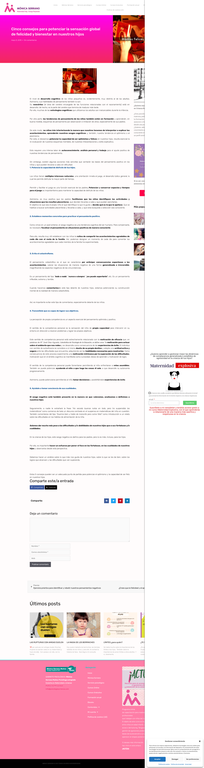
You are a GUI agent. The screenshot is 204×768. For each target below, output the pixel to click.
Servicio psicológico (84, 5)
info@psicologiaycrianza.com (57, 689)
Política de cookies (164, 764)
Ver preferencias (192, 759)
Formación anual (133, 5)
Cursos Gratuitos (116, 5)
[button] (200, 741)
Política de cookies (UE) (115, 10)
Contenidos (92, 707)
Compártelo (38, 487)
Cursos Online (101, 5)
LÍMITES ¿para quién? (113, 642)
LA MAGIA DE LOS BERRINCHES (80, 642)
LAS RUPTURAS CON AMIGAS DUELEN (46, 642)
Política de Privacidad (54, 686)
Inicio (55, 5)
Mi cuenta (92, 712)
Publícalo (52, 487)
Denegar (175, 759)
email (151, 399)
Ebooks (91, 702)
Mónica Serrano (67, 5)
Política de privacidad (177, 764)
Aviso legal (188, 764)
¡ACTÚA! (125, 749)
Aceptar (157, 759)
